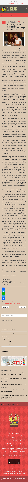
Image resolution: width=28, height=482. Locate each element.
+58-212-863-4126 (10, 3)
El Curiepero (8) (6, 344)
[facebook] (11, 1)
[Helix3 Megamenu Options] (26, 8)
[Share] (14, 298)
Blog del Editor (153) (7, 348)
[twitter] (13, 1)
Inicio (4, 15)
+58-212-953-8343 (19, 3)
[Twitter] (14, 291)
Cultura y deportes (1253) (8, 333)
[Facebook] (14, 289)
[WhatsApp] (14, 293)
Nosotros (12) (6, 327)
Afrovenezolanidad (10, 301)
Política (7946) (5, 324)
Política (18, 15)
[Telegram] (14, 296)
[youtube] (14, 1)
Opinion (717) (5, 336)
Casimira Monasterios (16, 303)
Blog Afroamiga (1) (7, 339)
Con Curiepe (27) (7, 341)
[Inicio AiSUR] (14, 419)
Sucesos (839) (5, 351)
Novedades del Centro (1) (9, 329)
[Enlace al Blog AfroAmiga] (14, 361)
